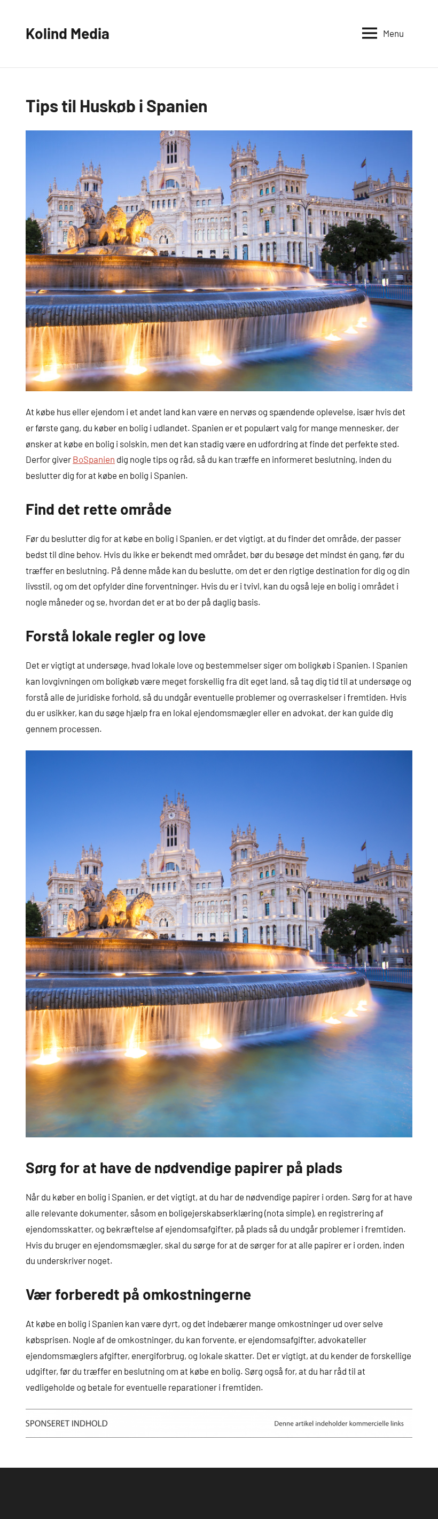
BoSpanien (94, 459)
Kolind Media (68, 33)
